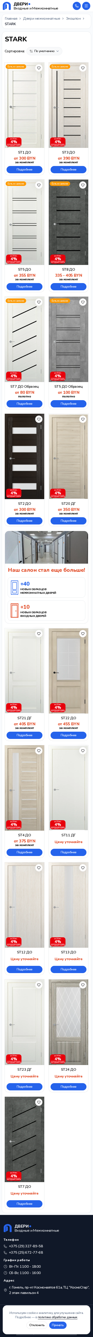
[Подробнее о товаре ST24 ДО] (68, 1035)
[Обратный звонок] (77, 6)
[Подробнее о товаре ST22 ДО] (68, 684)
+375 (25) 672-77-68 (26, 1252)
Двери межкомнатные (41, 18)
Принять (58, 1325)
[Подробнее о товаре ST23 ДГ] (24, 1035)
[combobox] (44, 51)
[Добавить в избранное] (38, 68)
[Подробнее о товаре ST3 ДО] (68, 119)
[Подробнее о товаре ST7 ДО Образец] (24, 353)
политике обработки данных (57, 1317)
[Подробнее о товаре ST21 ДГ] (24, 684)
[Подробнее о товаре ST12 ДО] (24, 918)
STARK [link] (10, 24)
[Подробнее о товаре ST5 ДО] (24, 236)
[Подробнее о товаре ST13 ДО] (68, 918)
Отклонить (36, 1325)
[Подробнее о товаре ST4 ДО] (24, 801)
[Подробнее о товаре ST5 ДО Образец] (68, 353)
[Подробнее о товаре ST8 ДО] (68, 236)
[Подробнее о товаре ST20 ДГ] (68, 470)
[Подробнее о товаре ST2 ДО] (24, 470)
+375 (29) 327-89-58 (26, 1246)
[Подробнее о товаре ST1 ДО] (24, 119)
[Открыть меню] (86, 6)
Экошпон (73, 18)
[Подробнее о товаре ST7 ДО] (24, 1153)
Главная (11, 18)
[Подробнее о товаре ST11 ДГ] (68, 801)
